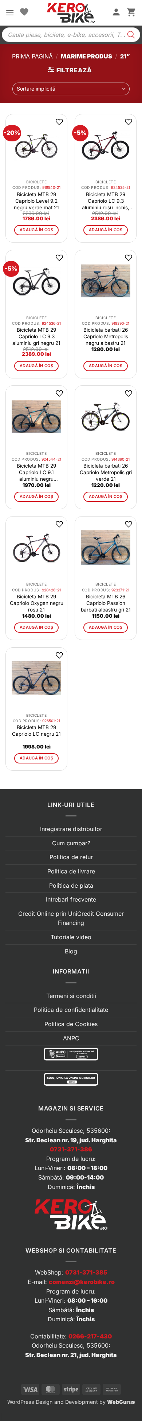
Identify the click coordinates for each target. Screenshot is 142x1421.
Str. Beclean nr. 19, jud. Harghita (71, 1140)
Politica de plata (71, 885)
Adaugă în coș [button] (36, 229)
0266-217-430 (90, 1336)
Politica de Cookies (71, 1024)
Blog (71, 951)
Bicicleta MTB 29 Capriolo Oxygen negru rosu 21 (36, 603)
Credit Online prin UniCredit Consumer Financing (71, 918)
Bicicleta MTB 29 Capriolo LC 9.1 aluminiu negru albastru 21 (36, 472)
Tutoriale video (71, 937)
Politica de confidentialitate (71, 1009)
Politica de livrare (71, 871)
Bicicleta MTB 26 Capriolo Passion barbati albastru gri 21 (106, 603)
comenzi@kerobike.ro (82, 1281)
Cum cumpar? (71, 843)
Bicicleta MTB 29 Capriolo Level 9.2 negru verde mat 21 (36, 200)
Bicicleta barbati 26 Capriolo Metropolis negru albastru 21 (105, 336)
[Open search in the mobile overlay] (71, 34)
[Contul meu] (116, 13)
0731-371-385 (86, 1272)
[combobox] (70, 89)
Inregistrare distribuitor (71, 829)
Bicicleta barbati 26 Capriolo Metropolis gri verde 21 (106, 472)
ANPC (71, 1038)
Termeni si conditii (71, 995)
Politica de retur (71, 857)
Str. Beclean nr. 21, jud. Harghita (71, 1355)
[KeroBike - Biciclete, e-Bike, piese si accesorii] (70, 13)
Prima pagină (32, 56)
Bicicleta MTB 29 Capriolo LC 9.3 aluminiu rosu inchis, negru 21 (105, 201)
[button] (9, 13)
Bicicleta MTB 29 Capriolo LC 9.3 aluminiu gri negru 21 (36, 336)
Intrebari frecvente (71, 899)
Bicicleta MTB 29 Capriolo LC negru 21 (36, 730)
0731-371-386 (71, 1149)
